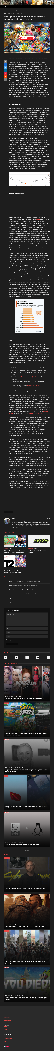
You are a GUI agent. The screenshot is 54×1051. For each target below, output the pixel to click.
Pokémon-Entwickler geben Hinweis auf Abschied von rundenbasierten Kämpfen (14, 551)
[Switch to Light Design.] (46, 6)
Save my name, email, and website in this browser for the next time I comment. (24, 640)
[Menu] (5, 6)
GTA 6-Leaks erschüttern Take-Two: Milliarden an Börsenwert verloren (13, 571)
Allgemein (6, 548)
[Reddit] (5, 76)
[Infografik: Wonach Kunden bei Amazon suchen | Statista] (29, 316)
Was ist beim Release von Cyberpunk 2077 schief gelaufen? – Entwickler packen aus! (25, 889)
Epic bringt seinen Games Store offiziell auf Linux (22, 844)
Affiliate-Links (7, 1020)
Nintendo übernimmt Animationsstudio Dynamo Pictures (24, 589)
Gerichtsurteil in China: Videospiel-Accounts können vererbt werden (26, 807)
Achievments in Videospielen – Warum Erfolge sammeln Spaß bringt (26, 998)
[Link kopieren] (5, 61)
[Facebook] (5, 64)
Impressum (6, 1017)
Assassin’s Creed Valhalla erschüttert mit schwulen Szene (24, 926)
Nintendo (11, 512)
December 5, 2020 (33, 386)
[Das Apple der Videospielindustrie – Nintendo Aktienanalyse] (27, 37)
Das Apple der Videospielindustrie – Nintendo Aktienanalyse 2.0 (25, 602)
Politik (5, 776)
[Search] (48, 6)
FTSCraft (6, 1029)
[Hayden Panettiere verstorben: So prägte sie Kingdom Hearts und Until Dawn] (27, 756)
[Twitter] (5, 67)
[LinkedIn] (5, 70)
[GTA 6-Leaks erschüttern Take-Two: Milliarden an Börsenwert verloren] (15, 561)
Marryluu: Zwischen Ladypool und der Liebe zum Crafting (24, 698)
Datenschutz (7, 1014)
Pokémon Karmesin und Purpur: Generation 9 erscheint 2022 (25, 585)
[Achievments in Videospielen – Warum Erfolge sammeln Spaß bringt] (27, 984)
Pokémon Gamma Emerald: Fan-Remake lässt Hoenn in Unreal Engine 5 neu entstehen (26, 734)
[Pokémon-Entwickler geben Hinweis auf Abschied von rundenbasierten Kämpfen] (15, 541)
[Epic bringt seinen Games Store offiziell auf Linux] (27, 829)
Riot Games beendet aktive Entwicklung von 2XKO (38, 551)
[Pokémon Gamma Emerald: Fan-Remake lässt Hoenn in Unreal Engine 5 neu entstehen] (27, 719)
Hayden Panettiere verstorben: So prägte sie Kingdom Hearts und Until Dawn (26, 770)
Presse (5, 1041)
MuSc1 (5, 13)
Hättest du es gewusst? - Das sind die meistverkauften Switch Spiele (26, 581)
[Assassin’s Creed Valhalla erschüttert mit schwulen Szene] (27, 911)
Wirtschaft (30, 548)
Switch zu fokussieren (35, 413)
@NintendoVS (36, 377)
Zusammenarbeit (8, 1038)
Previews (6, 703)
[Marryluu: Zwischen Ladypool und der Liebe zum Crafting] (27, 683)
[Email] (5, 79)
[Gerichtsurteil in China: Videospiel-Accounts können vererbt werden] (27, 792)
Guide (38, 219)
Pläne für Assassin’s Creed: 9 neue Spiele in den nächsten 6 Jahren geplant (25, 962)
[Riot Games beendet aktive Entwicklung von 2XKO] (39, 541)
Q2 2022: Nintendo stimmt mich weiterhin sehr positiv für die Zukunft (26, 598)
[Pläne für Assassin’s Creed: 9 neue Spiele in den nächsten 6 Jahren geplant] (27, 947)
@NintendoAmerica (25, 377)
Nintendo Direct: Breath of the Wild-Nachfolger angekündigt (25, 593)
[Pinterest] (5, 73)
